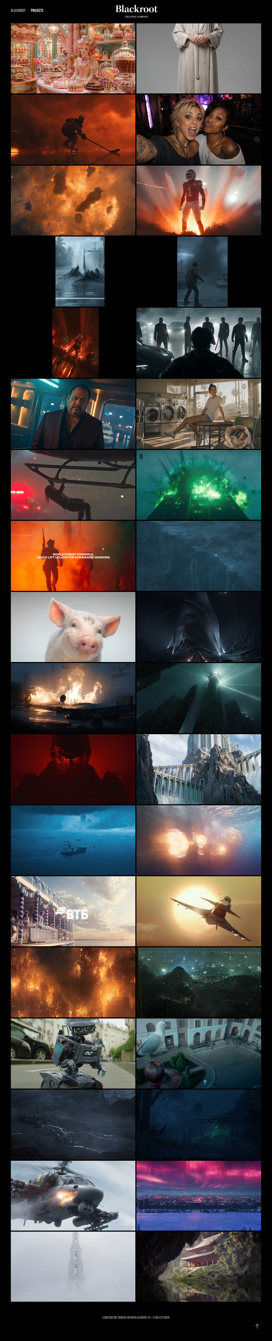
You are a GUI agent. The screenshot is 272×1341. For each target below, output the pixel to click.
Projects (37, 10)
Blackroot (18, 10)
